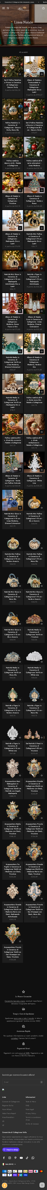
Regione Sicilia (7, 1105)
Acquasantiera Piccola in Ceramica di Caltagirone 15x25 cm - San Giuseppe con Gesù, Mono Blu (34, 909)
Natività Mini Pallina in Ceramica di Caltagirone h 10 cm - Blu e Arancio (34, 517)
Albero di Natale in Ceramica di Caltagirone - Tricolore (12, 199)
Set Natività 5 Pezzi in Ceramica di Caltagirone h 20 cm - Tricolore (34, 747)
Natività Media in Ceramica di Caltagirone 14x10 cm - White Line (34, 671)
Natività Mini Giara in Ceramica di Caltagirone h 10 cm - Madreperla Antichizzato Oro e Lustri (12, 280)
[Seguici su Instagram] (9, 1157)
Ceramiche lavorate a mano (15, 1001)
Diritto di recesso (32, 1124)
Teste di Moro (31, 1101)
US (3, 1121)
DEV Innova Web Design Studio (24, 1183)
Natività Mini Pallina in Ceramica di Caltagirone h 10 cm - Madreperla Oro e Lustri (34, 239)
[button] (4, 1185)
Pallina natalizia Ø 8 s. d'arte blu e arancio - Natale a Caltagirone (12, 440)
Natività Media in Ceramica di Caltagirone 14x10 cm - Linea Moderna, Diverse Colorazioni (12, 362)
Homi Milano (7, 1109)
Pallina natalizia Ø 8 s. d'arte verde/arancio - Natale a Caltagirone (34, 441)
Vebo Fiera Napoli (9, 1113)
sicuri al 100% (24, 1053)
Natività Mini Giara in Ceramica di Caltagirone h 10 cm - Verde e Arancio (34, 595)
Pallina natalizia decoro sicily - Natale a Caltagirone (12, 163)
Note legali (30, 1109)
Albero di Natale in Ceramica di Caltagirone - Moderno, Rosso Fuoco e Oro (12, 322)
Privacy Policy (31, 1113)
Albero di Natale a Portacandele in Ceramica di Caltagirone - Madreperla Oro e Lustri (34, 86)
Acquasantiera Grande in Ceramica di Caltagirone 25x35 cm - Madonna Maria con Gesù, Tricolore (34, 869)
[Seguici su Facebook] (3, 1157)
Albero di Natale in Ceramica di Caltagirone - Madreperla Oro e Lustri (12, 239)
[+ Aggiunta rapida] (20, 74)
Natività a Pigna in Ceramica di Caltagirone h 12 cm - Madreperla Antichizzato (34, 279)
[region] (23, 1023)
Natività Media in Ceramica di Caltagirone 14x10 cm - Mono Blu (12, 671)
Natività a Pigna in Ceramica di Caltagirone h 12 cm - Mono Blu (34, 709)
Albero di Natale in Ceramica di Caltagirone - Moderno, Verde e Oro (34, 362)
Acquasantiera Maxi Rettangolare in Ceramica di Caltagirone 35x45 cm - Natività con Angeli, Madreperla (12, 787)
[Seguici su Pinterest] (15, 1157)
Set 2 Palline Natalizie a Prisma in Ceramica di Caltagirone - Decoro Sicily (12, 83)
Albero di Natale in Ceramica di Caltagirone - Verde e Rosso (34, 199)
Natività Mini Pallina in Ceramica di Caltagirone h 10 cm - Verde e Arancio (12, 557)
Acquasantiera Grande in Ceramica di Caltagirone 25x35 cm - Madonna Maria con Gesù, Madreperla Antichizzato (12, 910)
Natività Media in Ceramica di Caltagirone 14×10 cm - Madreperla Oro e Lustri (12, 402)
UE (3, 1125)
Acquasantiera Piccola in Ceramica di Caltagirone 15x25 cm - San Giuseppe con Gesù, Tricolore (12, 952)
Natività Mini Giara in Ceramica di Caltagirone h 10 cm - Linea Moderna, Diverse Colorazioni (12, 518)
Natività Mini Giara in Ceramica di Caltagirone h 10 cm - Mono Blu (12, 595)
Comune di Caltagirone (11, 1101)
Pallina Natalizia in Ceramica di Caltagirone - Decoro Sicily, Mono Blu (13, 126)
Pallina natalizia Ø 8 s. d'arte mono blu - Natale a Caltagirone (34, 400)
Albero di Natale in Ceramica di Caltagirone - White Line (34, 479)
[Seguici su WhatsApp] (32, 1157)
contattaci (14, 1038)
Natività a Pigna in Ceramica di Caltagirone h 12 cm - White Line (12, 747)
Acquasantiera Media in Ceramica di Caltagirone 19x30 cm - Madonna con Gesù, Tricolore (12, 829)
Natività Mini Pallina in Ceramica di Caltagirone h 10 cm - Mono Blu (34, 557)
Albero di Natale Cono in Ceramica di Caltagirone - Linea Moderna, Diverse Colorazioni (34, 322)
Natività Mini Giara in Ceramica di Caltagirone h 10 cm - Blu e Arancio (12, 633)
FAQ (27, 1105)
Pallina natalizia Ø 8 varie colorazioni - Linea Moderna (34, 163)
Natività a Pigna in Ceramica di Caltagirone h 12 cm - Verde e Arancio (12, 709)
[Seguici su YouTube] (21, 1157)
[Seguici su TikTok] (27, 1157)
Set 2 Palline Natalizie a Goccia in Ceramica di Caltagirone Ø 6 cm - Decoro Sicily (34, 126)
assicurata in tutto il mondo (24, 1018)
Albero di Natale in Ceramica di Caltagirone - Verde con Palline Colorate (13, 479)
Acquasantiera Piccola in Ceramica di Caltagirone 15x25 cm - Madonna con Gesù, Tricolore (34, 829)
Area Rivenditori (8, 1117)
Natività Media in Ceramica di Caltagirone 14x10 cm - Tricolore (34, 633)
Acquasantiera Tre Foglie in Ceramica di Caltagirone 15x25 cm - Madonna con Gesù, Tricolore (12, 869)
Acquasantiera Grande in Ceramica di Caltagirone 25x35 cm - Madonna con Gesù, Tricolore (34, 786)
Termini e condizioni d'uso (33, 1118)
